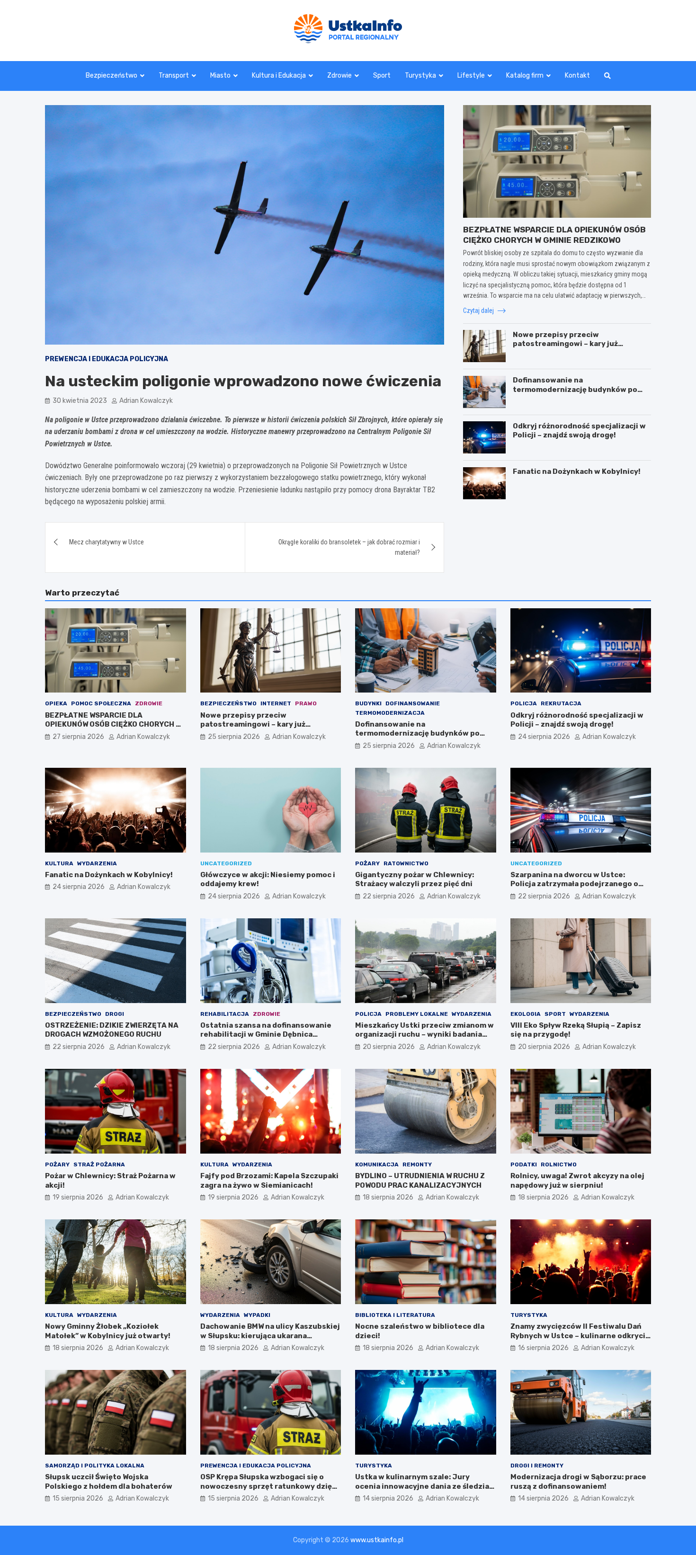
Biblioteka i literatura (395, 1315)
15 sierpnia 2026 (78, 1498)
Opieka (56, 703)
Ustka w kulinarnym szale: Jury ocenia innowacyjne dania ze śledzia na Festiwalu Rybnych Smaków (422, 1486)
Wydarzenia (97, 863)
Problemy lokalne (416, 1014)
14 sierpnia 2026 (388, 1498)
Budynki (368, 703)
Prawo (306, 703)
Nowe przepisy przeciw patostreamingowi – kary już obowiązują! (565, 343)
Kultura (59, 863)
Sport (382, 75)
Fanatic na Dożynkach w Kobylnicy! (577, 471)
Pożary (367, 863)
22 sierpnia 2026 (389, 896)
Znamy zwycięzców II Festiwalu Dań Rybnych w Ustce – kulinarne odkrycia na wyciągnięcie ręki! (580, 1335)
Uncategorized (226, 863)
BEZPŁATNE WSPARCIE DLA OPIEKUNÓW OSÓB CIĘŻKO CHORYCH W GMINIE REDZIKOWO (113, 724)
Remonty (417, 1164)
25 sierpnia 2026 (234, 737)
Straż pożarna (99, 1164)
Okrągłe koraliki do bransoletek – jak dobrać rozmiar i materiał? (349, 547)
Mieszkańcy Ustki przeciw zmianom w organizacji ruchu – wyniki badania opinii (424, 1034)
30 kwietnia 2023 (80, 401)
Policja (523, 703)
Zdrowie (339, 75)
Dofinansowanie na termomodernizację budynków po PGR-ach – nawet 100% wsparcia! (575, 389)
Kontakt (577, 75)
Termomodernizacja (390, 713)
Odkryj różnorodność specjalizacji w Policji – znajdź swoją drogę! (579, 430)
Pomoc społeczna (101, 703)
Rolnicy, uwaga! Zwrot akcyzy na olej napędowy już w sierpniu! (577, 1181)
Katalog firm (525, 75)
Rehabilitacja (224, 1014)
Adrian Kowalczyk (146, 401)
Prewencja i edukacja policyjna (106, 359)
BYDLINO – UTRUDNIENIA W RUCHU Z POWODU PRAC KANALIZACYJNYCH (420, 1181)
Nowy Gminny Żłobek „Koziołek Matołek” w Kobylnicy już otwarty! (107, 1331)
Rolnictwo (559, 1164)
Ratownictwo (406, 863)
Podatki (523, 1164)
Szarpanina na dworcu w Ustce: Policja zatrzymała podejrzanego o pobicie (574, 884)
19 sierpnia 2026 (78, 1197)
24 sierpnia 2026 (544, 737)
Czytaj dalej (479, 310)
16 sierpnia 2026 (543, 1348)
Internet (275, 703)
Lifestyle (471, 75)
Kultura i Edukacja (279, 75)
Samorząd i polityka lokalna (94, 1465)
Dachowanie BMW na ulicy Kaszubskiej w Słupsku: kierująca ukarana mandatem (270, 1335)
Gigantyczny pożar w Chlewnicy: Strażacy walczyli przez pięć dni (414, 880)
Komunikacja (377, 1164)
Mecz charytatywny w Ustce (106, 542)
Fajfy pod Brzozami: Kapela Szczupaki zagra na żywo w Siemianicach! (269, 1181)
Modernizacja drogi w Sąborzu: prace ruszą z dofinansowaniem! (578, 1482)
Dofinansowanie (412, 703)
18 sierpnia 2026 (388, 1197)
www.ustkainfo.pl (376, 1540)
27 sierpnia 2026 (78, 737)
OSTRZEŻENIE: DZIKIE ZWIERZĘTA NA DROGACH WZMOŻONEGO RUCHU (111, 1030)
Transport (174, 75)
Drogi (114, 1014)
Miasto (220, 75)
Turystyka (420, 75)
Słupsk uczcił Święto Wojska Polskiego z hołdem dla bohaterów (108, 1482)
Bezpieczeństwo (111, 75)
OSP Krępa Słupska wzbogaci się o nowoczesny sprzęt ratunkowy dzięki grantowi (269, 1486)
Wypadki (257, 1315)
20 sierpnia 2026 (389, 1047)
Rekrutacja (561, 703)
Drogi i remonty (536, 1465)
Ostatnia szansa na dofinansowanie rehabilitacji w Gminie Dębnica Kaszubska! (265, 1034)
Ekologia (525, 1014)
